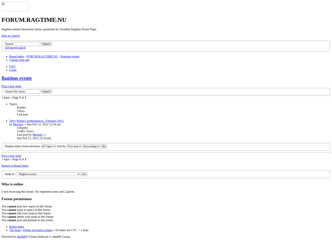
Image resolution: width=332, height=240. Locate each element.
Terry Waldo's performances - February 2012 (36, 120)
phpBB (21, 236)
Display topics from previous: (23, 146)
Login (13, 70)
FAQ (12, 66)
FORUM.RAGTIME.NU (42, 56)
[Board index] (15, 10)
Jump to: (10, 174)
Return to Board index (15, 165)
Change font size (19, 60)
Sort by (62, 146)
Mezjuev (18, 124)
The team (15, 230)
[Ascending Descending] (94, 146)
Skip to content (11, 35)
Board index (16, 56)
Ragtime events (70, 56)
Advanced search (15, 47)
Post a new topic (12, 86)
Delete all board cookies (37, 230)
